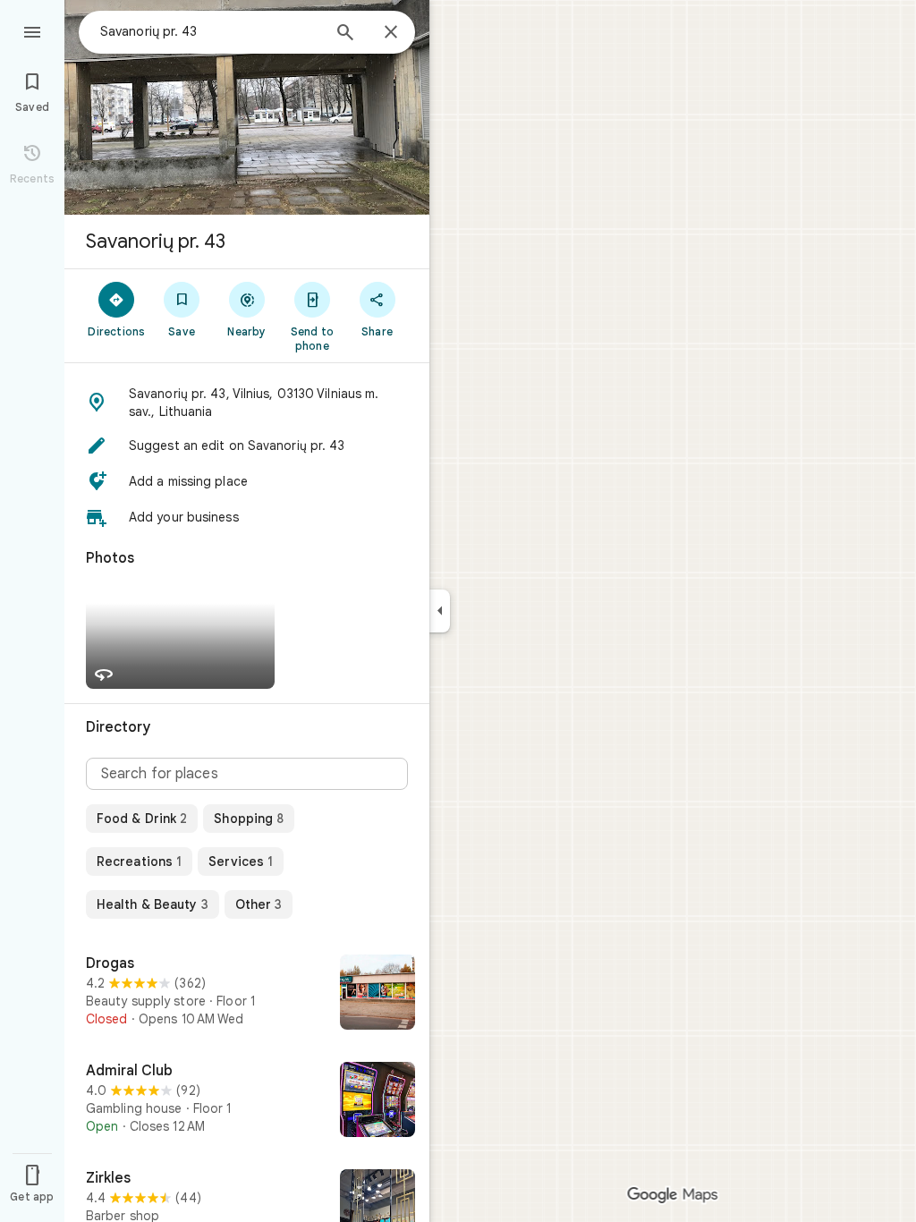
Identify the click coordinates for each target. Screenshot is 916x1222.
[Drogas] (246, 994)
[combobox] (210, 31)
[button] (246, 403)
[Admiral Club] (246, 1101)
